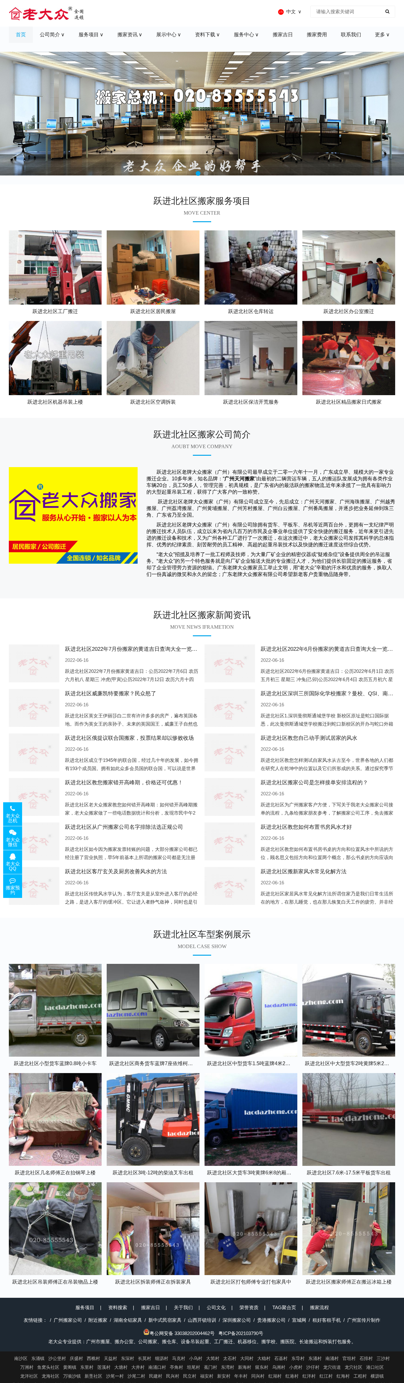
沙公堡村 (57, 1358)
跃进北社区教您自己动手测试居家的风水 (309, 738)
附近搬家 (97, 1320)
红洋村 (309, 1376)
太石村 (229, 1358)
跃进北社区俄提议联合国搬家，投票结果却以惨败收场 (129, 738)
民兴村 (172, 1376)
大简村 (212, 1358)
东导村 (298, 1358)
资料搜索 (117, 1307)
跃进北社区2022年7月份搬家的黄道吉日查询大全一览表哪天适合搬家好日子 (155, 649)
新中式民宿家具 (164, 1320)
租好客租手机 (326, 1320)
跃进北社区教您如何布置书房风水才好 (306, 827)
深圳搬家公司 (237, 1320)
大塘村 (121, 1367)
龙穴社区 (353, 1367)
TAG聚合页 (284, 1307)
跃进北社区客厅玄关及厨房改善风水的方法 (116, 872)
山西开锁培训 (202, 1320)
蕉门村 (210, 1367)
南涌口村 (157, 1367)
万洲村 (26, 1367)
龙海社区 (50, 1376)
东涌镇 (38, 1358)
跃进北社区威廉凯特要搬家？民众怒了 (110, 694)
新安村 (223, 1376)
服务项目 (84, 1307)
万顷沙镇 (72, 1376)
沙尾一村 (115, 1376)
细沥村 (161, 1358)
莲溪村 (103, 1367)
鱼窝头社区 (48, 1367)
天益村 (110, 1358)
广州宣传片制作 (363, 1320)
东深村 (127, 1358)
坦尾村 (193, 1367)
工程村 (360, 1376)
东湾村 (227, 1367)
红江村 (326, 1376)
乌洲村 (278, 1367)
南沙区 (20, 1358)
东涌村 (315, 1358)
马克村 (178, 1358)
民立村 (189, 1376)
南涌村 (332, 1358)
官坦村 (349, 1358)
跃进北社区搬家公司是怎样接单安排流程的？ (314, 783)
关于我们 (183, 1307)
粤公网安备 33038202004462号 (182, 1333)
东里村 (86, 1367)
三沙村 (383, 1358)
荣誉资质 (249, 1307)
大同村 (246, 1358)
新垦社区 (93, 1376)
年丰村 (240, 1376)
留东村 (261, 1367)
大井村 (138, 1367)
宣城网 (299, 1320)
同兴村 (257, 1376)
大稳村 (263, 1358)
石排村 (366, 1358)
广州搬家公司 (68, 1320)
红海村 (343, 1376)
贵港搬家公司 (271, 1320)
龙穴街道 (332, 1367)
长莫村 (144, 1358)
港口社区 (375, 1367)
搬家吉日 (150, 1307)
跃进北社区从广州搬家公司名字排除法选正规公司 (124, 827)
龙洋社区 (29, 1376)
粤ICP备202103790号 (240, 1333)
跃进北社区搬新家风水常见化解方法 (304, 872)
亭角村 (176, 1367)
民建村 (155, 1376)
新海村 (244, 1367)
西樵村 (93, 1358)
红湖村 (275, 1376)
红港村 (292, 1376)
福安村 (206, 1376)
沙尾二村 (136, 1376)
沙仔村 (312, 1367)
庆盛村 (76, 1358)
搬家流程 (319, 1307)
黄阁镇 (69, 1367)
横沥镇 (377, 1376)
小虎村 (295, 1367)
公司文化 (216, 1307)
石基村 (281, 1358)
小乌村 (195, 1358)
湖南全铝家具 (128, 1320)
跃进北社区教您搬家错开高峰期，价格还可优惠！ (124, 783)
